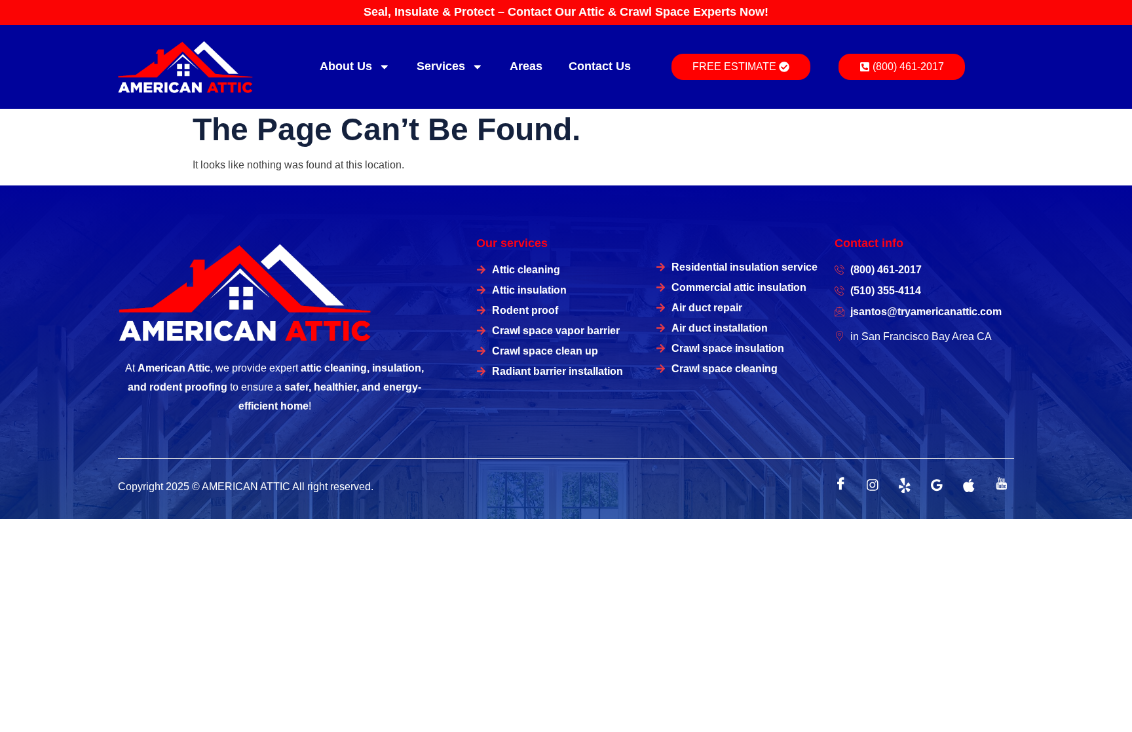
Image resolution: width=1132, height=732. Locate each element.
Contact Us (600, 66)
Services (441, 66)
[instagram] (872, 485)
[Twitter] (905, 485)
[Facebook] (840, 485)
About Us (346, 66)
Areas (526, 66)
